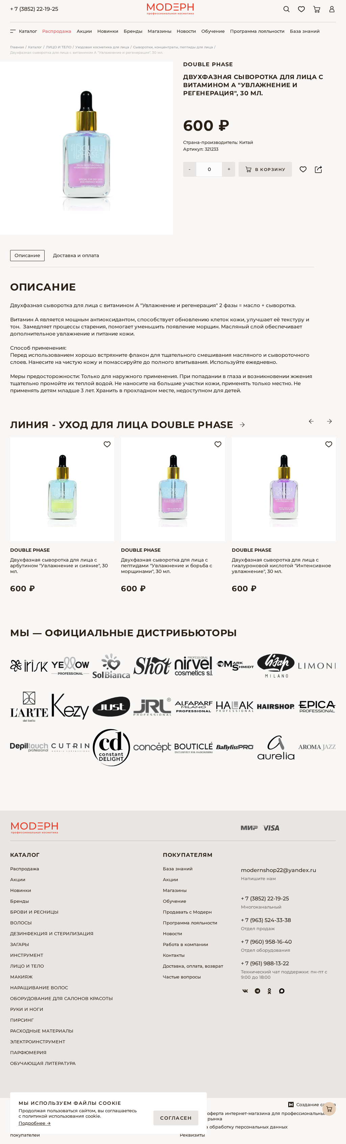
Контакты (173, 955)
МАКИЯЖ (21, 976)
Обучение (213, 31)
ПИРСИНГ (22, 1020)
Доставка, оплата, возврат (193, 966)
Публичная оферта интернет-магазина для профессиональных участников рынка (253, 1116)
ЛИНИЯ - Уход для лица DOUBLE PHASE (121, 424)
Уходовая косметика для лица (102, 47)
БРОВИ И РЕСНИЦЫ (34, 912)
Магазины (159, 31)
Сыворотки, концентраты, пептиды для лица (173, 47)
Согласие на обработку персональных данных (234, 1126)
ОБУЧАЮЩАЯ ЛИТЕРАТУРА (43, 1063)
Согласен (176, 1118)
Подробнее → (35, 1123)
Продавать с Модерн (187, 912)
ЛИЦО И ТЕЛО (58, 47)
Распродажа (56, 31)
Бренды (133, 31)
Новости (186, 31)
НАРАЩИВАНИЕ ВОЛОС (39, 987)
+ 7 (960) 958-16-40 (266, 942)
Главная (17, 47)
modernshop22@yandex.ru (278, 870)
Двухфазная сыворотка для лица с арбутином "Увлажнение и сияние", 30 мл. (59, 565)
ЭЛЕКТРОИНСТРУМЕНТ (37, 1041)
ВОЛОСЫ (21, 922)
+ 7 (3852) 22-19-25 (34, 9)
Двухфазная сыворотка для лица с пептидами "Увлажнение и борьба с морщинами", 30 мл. (166, 565)
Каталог (35, 47)
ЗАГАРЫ (19, 944)
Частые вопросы (182, 976)
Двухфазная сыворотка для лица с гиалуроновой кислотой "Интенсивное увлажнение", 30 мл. (281, 565)
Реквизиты (192, 1135)
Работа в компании (185, 944)
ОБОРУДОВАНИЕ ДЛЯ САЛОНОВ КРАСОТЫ (61, 998)
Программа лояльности (257, 31)
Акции (84, 31)
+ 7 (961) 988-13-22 (265, 963)
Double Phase (208, 64)
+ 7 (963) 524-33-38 (266, 920)
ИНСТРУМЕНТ (26, 955)
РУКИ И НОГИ (26, 1009)
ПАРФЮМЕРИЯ (28, 1052)
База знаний (305, 31)
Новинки (107, 31)
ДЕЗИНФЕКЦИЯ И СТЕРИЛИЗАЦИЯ (52, 933)
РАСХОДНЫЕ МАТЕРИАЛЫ (41, 1031)
